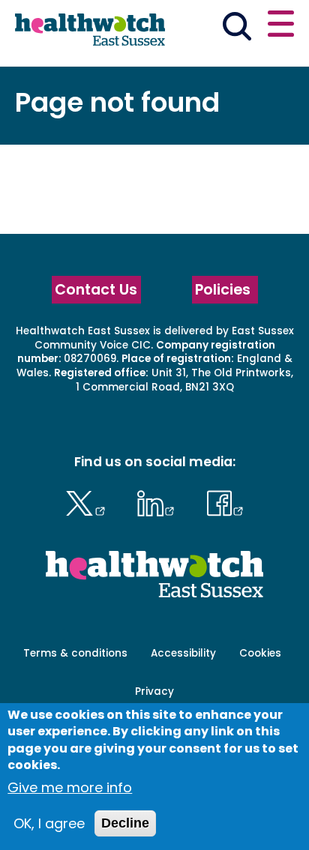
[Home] (90, 31)
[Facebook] (225, 500)
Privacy (154, 691)
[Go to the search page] (236, 29)
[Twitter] (89, 500)
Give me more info (70, 787)
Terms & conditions (75, 653)
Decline (125, 823)
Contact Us (96, 290)
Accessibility (183, 653)
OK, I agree (49, 823)
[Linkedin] (159, 500)
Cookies (260, 653)
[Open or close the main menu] (281, 25)
